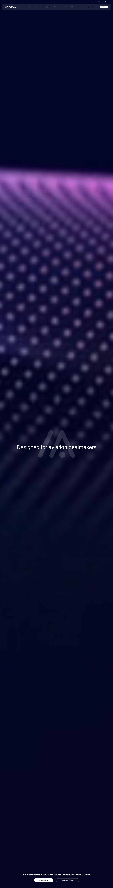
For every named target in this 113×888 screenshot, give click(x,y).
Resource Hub (69, 7)
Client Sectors (58, 7)
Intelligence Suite (27, 7)
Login (106, 2)
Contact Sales (92, 7)
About (78, 7)
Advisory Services (47, 7)
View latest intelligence (67, 880)
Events (37, 7)
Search (98, 2)
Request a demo (43, 880)
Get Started (104, 7)
